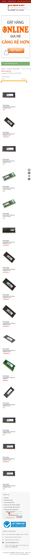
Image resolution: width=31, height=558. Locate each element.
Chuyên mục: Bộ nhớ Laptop (13, 68)
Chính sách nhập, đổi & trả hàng (11, 507)
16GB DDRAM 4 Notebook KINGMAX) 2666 (9, 324)
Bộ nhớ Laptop (6, 105)
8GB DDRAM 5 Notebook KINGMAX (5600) (9, 161)
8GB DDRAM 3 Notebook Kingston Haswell (9, 215)
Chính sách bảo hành (9, 502)
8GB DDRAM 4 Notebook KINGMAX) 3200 (9, 134)
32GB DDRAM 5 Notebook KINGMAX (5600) (9, 432)
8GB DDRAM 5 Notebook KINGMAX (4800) (9, 459)
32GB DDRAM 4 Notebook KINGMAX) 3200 (9, 405)
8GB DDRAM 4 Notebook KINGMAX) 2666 (9, 296)
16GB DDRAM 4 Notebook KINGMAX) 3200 (9, 269)
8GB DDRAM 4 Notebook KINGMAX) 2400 (9, 242)
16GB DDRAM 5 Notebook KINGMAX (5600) (9, 107)
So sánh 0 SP (22, 4)
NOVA (12, 552)
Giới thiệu (4, 1)
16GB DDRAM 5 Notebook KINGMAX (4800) (9, 486)
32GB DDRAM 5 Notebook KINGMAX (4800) (9, 351)
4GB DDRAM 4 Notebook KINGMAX (9, 378)
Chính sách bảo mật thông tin (11, 509)
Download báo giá (12, 1)
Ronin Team (25, 554)
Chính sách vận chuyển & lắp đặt (12, 505)
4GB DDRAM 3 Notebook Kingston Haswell (9, 188)
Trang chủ (3, 68)
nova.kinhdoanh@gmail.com (11, 542)
